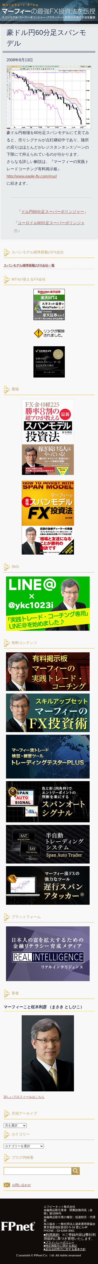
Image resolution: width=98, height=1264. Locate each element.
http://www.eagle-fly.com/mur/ (32, 176)
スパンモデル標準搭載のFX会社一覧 (29, 265)
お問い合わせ (21, 1185)
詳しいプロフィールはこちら (24, 1097)
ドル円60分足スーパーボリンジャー (52, 211)
